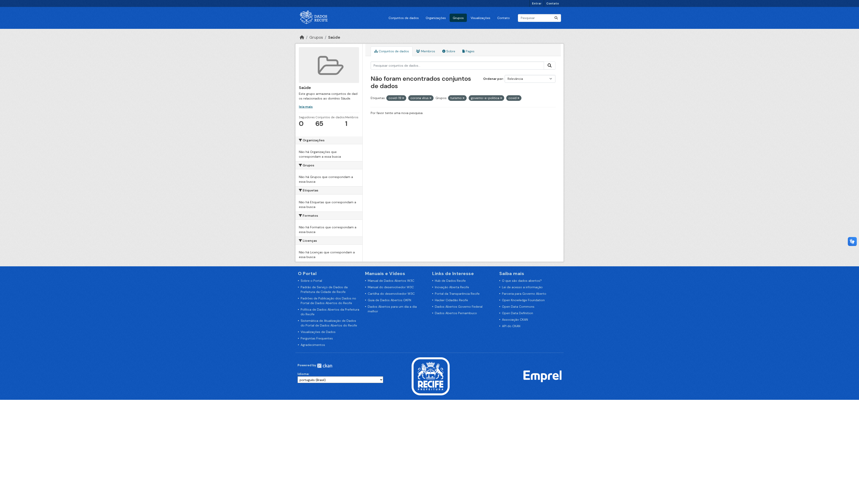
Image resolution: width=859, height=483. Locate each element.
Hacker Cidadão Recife (451, 300)
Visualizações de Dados (318, 332)
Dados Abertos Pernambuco (456, 313)
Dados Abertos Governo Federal (459, 307)
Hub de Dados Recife (450, 281)
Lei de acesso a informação (522, 287)
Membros (427, 51)
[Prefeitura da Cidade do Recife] (431, 376)
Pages (469, 51)
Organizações (436, 18)
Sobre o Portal (311, 281)
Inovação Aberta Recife (452, 287)
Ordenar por (493, 79)
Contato (552, 3)
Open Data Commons (518, 307)
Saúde (334, 37)
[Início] (302, 37)
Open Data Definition (517, 313)
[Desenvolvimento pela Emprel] (542, 376)
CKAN (324, 365)
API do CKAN (511, 326)
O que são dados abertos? (522, 281)
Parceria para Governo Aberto (524, 294)
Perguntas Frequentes (317, 338)
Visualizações (480, 18)
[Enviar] (556, 18)
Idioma (303, 374)
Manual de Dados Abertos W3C (391, 281)
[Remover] (403, 98)
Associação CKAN (515, 320)
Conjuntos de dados (404, 18)
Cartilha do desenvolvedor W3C (391, 294)
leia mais (306, 107)
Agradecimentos (313, 345)
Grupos (458, 18)
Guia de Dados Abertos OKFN (389, 300)
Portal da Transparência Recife (457, 294)
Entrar (537, 3)
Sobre (450, 51)
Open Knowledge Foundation (523, 300)
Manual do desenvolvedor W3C (391, 287)
